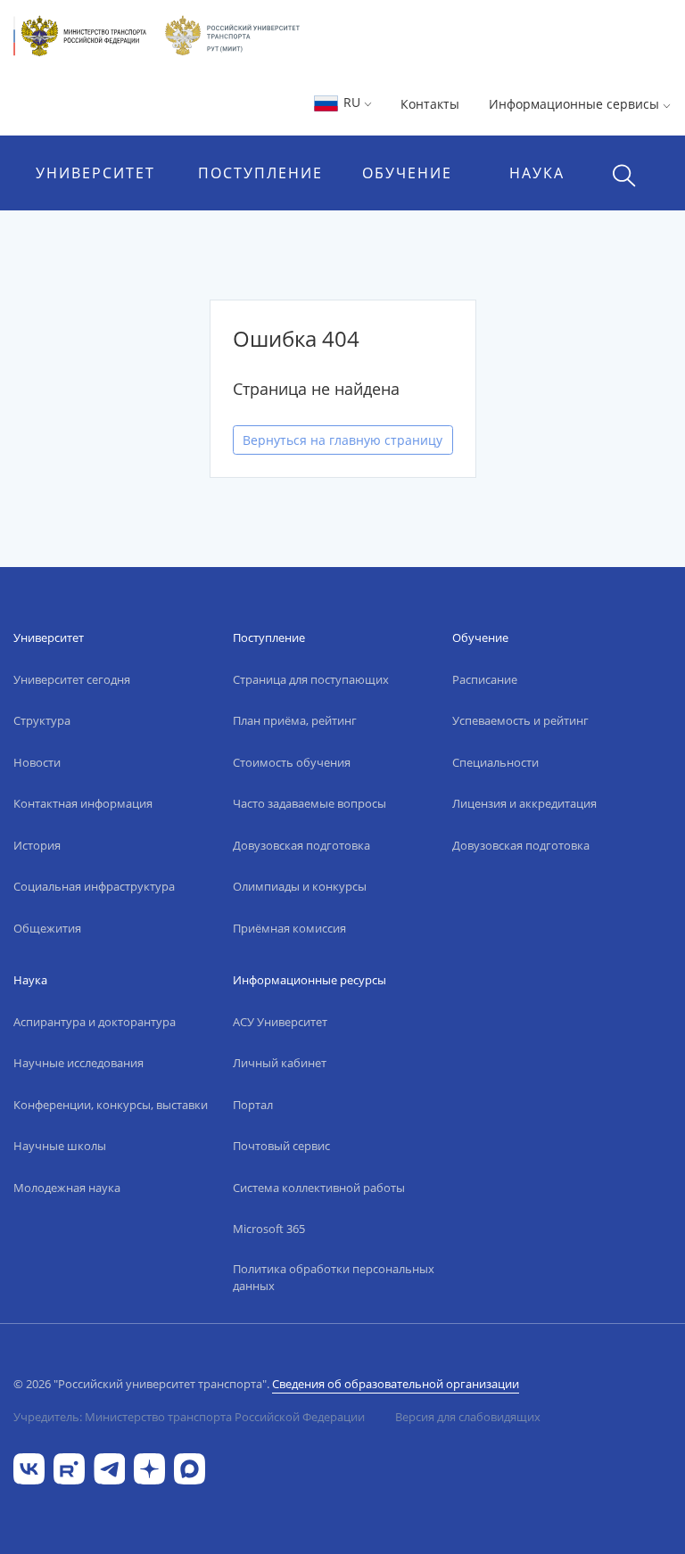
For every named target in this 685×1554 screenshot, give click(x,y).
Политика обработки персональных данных (333, 1278)
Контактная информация (83, 803)
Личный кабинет (279, 1063)
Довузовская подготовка (301, 845)
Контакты (429, 103)
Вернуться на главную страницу (342, 440)
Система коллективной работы (319, 1188)
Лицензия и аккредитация (524, 803)
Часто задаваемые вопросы (309, 803)
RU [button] (352, 102)
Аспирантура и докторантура (94, 1022)
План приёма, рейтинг (295, 720)
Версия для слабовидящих (468, 1417)
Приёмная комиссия (289, 928)
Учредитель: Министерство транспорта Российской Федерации (189, 1417)
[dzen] (149, 1467)
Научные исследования (78, 1063)
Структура (41, 720)
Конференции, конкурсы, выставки (110, 1105)
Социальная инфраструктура (94, 886)
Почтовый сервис (281, 1146)
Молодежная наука (66, 1188)
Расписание (484, 679)
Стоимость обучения (292, 762)
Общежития (47, 928)
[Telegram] (109, 1467)
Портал (253, 1105)
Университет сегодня (71, 679)
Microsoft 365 (269, 1229)
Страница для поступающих (311, 679)
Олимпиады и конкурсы (300, 886)
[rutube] (69, 1467)
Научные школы (59, 1146)
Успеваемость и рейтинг (520, 720)
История (37, 845)
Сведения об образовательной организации (395, 1384)
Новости (37, 762)
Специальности (495, 762)
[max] (189, 1467)
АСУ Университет (280, 1022)
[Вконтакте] (29, 1467)
